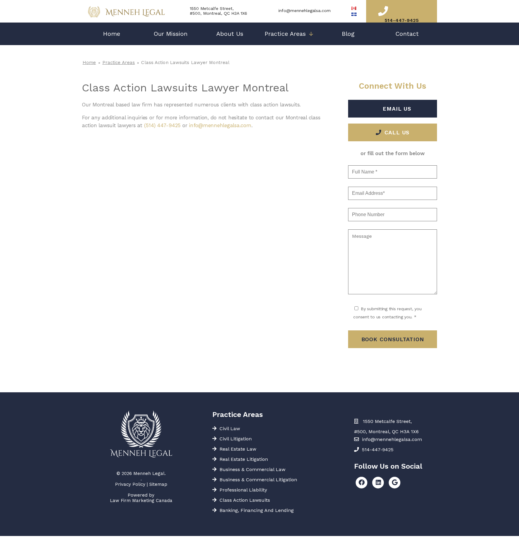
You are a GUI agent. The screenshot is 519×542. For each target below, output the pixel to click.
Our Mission (170, 33)
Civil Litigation (236, 439)
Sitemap (158, 484)
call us (396, 132)
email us (397, 109)
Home (111, 33)
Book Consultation (392, 339)
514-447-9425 (401, 20)
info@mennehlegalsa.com (304, 10)
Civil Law (230, 428)
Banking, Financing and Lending (257, 510)
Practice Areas (289, 33)
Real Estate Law (238, 449)
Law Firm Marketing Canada (141, 500)
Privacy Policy (130, 484)
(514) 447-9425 (162, 125)
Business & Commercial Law (252, 469)
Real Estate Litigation (244, 459)
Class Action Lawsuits (245, 500)
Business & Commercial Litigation (258, 479)
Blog (348, 33)
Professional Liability (243, 490)
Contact (407, 33)
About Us (229, 33)
